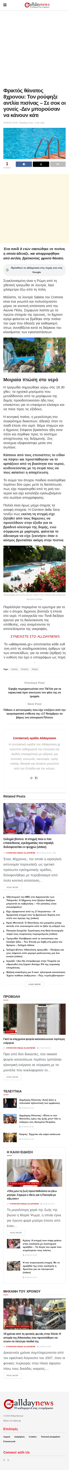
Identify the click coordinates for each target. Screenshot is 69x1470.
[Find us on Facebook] (4, 1460)
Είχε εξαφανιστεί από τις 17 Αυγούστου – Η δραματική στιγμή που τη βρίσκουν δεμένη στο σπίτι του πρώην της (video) (33, 915)
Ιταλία (14, 669)
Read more (14, 887)
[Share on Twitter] (41, 164)
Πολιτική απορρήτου (50, 1437)
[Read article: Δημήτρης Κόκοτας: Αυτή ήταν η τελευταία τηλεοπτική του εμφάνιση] (10, 1103)
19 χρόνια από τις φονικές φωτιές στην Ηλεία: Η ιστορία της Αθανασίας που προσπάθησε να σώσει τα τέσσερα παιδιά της (32, 1337)
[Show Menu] (5, 5)
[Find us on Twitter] (8, 1460)
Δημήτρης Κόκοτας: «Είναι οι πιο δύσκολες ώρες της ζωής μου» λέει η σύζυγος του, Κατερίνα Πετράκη (40, 1118)
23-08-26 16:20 (30, 1277)
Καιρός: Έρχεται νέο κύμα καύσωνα (39, 1134)
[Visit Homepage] (37, 5)
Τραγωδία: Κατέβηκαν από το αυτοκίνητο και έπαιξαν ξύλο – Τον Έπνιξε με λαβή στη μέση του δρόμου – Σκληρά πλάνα (34, 941)
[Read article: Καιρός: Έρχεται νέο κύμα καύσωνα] (10, 1137)
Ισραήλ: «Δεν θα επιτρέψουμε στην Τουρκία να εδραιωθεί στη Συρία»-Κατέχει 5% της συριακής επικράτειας (33, 964)
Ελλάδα (10, 1032)
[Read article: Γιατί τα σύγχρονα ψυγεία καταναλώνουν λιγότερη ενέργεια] (34, 1019)
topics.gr (17, 1421)
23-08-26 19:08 (30, 1255)
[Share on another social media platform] (58, 164)
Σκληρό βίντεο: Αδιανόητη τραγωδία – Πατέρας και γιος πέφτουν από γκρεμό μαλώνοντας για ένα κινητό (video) (35, 953)
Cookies (33, 1437)
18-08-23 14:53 (10, 122)
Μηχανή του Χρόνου (17, 1326)
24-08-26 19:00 (45, 1347)
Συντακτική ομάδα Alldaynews (34, 738)
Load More (34, 984)
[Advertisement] (34, 47)
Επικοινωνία (9, 1441)
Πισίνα (24, 669)
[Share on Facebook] (24, 164)
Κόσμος (10, 831)
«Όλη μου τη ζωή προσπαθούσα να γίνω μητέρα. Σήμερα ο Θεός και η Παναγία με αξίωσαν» (32, 1195)
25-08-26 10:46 (45, 853)
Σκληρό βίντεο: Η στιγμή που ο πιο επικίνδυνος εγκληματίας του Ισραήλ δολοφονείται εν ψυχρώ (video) (28, 843)
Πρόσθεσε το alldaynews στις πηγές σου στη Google (36, 269)
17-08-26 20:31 (45, 1048)
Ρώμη (35, 669)
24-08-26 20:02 (48, 1204)
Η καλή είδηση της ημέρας (25, 1184)
